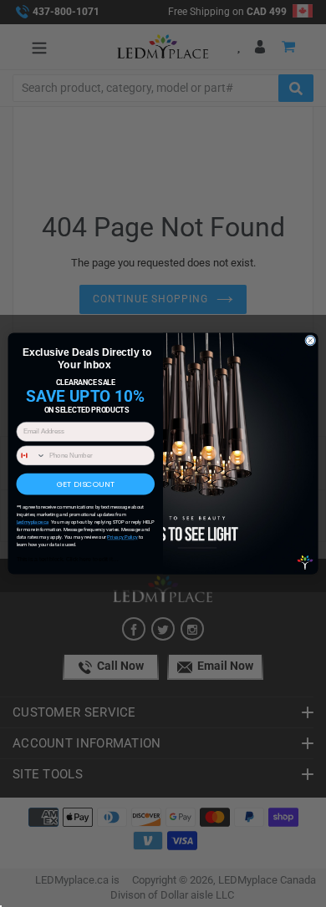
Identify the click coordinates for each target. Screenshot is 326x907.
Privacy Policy (122, 537)
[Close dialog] (310, 340)
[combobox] (31, 455)
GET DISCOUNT (86, 484)
